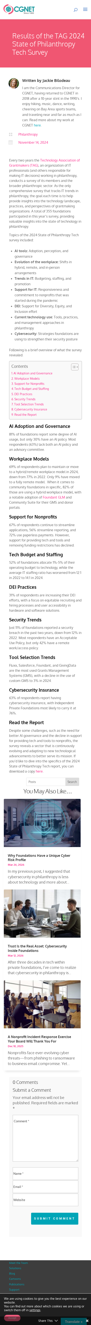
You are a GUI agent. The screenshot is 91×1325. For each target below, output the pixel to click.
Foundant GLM (54, 497)
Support (14, 1289)
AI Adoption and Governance (33, 373)
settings (34, 1310)
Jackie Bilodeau (56, 80)
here (37, 125)
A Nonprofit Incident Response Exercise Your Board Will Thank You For (39, 1039)
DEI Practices (23, 394)
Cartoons (15, 1278)
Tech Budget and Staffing (31, 389)
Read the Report (25, 414)
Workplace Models (27, 378)
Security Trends (25, 399)
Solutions (15, 1268)
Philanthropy (28, 134)
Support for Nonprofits (29, 383)
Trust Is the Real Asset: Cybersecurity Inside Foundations (37, 948)
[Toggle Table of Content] (72, 367)
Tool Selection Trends (29, 404)
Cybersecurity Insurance (30, 409)
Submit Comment (54, 1218)
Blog (12, 1273)
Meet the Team (18, 1263)
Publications (16, 1284)
